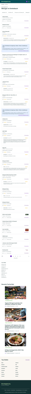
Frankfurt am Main (4, 366)
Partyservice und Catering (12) (19, 12)
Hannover (2, 374)
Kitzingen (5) (3, 267)
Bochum (17, 376)
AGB (23, 390)
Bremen (2, 372)
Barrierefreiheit (13, 390)
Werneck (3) (3, 271)
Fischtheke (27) (10, 12)
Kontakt (6, 390)
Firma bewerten (26, 20)
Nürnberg (17, 374)
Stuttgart (17, 366)
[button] (26, 1)
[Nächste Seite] (29, 256)
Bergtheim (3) (3, 270)
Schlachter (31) (4, 12)
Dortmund (3, 370)
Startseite (2, 4)
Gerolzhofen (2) (3, 277)
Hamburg (17, 362)
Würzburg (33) (3, 264)
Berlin (2, 362)
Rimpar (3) (3, 274)
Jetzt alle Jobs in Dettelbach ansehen (23, 50)
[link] (15, 18)
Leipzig (17, 368)
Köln (16, 364)
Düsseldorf (3, 368)
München (2, 364)
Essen (16, 370)
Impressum (25, 390)
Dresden (17, 372)
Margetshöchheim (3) (4, 268)
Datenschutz (9, 390)
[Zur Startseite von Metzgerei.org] (5, 1)
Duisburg (2, 376)
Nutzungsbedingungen (19, 390)
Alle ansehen (28, 359)
